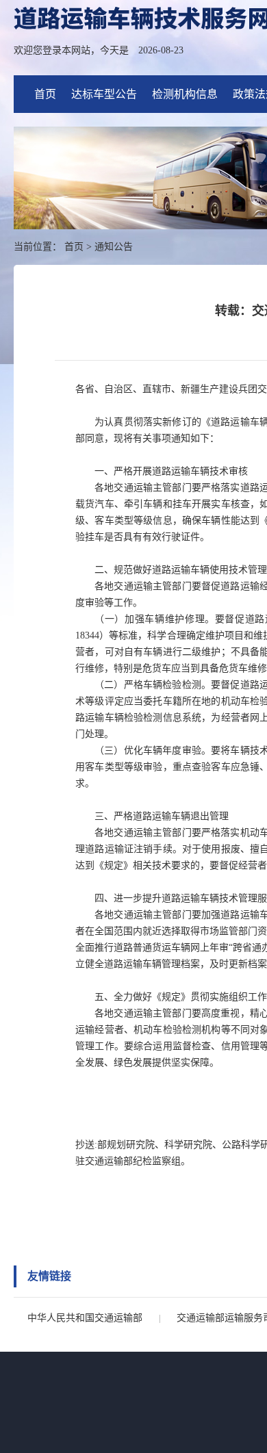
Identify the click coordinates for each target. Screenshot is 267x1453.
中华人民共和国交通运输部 (84, 1318)
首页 (45, 94)
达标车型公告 (104, 94)
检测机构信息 (185, 94)
